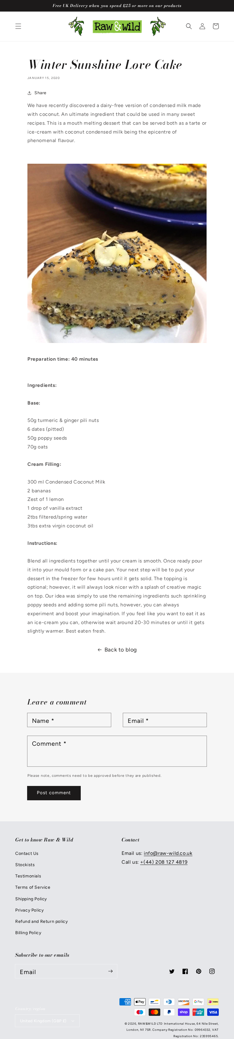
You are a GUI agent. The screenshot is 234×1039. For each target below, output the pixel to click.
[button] (18, 26)
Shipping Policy (31, 899)
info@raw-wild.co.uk (168, 853)
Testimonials (28, 876)
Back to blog (121, 649)
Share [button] (40, 92)
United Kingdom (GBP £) (43, 1021)
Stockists (25, 864)
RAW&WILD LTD (150, 1024)
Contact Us (27, 853)
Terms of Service (33, 887)
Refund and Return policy (41, 921)
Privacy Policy (29, 910)
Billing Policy (28, 932)
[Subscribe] (110, 971)
